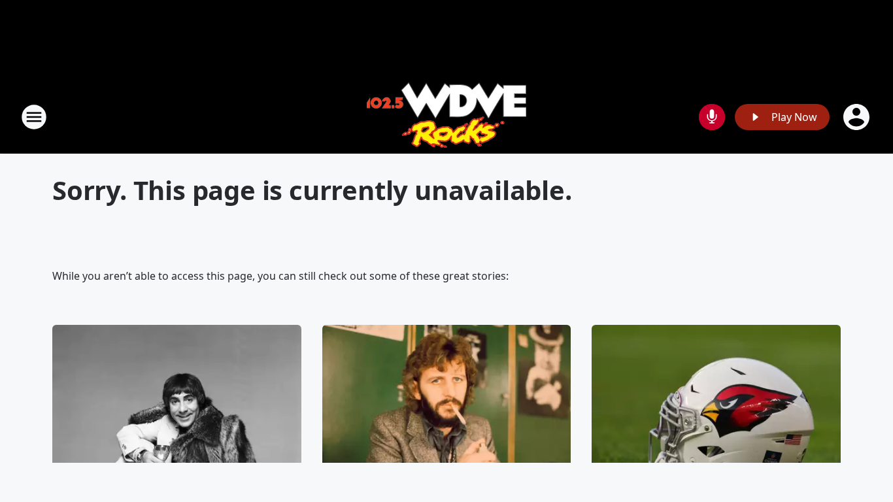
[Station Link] (446, 116)
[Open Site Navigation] (34, 117)
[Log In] (857, 117)
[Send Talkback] (712, 117)
